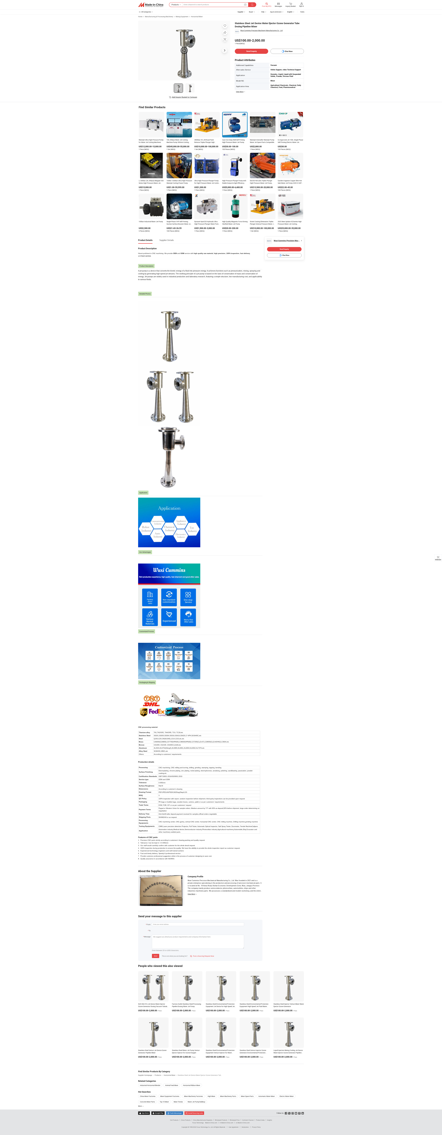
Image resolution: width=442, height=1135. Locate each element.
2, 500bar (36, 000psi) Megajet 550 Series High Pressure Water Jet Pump (151, 182)
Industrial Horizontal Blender (150, 1085)
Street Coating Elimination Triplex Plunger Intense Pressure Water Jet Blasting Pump (262, 222)
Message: (147, 937)
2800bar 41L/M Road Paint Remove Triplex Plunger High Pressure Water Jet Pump (204, 141)
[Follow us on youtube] (296, 1113)
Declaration (245, 1127)
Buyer (251, 12)
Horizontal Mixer (197, 16)
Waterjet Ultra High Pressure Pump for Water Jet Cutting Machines (151, 141)
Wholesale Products (221, 1120)
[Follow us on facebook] (286, 1113)
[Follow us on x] (289, 1113)
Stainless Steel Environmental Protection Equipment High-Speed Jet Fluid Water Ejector (254, 1006)
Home (140, 16)
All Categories (146, 12)
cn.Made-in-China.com (243, 1123)
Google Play (158, 1113)
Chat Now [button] (289, 51)
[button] (245, 5)
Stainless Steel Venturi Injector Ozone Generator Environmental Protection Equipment (253, 1052)
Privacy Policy (256, 1127)
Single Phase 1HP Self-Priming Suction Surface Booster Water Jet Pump (179, 222)
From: (149, 924)
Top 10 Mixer (164, 1102)
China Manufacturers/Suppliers (202, 1120)
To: (150, 930)
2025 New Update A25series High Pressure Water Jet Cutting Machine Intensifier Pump (290, 222)
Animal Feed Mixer (171, 1085)
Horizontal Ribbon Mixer (191, 1085)
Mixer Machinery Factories (193, 1096)
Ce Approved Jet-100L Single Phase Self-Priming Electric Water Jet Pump (290, 141)
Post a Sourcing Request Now (202, 956)
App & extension (276, 12)
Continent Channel (248, 1120)
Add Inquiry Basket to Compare (184, 97)
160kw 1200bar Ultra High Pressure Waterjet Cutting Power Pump (179, 182)
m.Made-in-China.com (226, 1123)
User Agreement (233, 1127)
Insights (269, 1120)
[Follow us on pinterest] (299, 1113)
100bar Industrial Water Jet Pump (151, 221)
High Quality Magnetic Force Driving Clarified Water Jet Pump (235, 222)
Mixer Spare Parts (247, 1096)
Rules (302, 12)
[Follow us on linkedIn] (302, 1113)
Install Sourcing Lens (195, 1113)
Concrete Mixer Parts (147, 1102)
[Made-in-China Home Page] (150, 4)
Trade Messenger (174, 1113)
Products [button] (175, 4)
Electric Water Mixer (287, 1096)
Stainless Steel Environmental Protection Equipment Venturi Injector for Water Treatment (220, 1052)
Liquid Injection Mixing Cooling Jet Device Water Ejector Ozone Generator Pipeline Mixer (288, 1052)
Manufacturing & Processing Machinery (159, 16)
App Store (144, 1113)
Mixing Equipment (182, 16)
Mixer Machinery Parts (228, 1096)
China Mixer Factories (147, 1096)
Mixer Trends (178, 1102)
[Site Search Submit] (252, 4)
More (140, 1106)
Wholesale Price (235, 1120)
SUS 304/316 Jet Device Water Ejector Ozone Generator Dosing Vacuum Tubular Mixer (153, 1006)
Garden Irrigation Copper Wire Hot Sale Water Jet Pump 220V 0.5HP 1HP (290, 182)
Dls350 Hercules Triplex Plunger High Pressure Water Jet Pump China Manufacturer (261, 182)
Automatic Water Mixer (266, 1096)
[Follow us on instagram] (292, 1113)
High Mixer (211, 1096)
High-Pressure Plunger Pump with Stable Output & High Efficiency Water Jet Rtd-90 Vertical (234, 182)
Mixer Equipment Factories (169, 1096)
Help (262, 12)
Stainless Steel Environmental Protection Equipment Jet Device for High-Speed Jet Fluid (220, 1006)
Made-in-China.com (211, 1123)
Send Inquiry (251, 51)
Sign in (301, 6)
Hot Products (174, 1120)
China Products (185, 1120)
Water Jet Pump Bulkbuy (196, 1102)
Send (155, 956)
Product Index (260, 1120)
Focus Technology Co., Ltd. (204, 1127)
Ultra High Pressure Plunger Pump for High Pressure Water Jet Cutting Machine (207, 182)
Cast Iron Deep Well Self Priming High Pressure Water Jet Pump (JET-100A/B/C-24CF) (233, 141)
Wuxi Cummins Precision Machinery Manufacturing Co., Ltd (261, 30)
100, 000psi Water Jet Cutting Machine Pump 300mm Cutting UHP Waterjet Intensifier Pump (178, 141)
